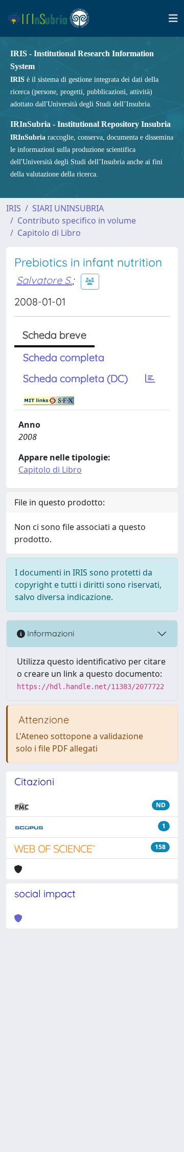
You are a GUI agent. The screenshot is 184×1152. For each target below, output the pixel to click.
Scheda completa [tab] (63, 357)
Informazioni (49, 633)
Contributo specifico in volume (76, 220)
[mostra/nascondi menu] (173, 18)
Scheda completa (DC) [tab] (75, 378)
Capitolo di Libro (49, 232)
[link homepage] (53, 18)
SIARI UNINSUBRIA (68, 208)
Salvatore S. (44, 280)
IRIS (13, 208)
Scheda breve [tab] (54, 334)
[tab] (150, 378)
